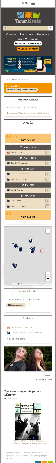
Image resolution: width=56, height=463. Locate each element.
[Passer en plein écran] (48, 231)
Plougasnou (22, 163)
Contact (26, 453)
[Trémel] (20, 249)
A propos (9, 453)
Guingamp (22, 206)
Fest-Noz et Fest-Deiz (21, 332)
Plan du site (17, 453)
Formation (16, 327)
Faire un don (33, 39)
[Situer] (47, 152)
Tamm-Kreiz (10, 79)
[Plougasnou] (15, 246)
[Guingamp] (32, 251)
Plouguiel (20, 201)
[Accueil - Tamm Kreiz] (28, 16)
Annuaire (25, 79)
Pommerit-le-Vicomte (26, 179)
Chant (26, 113)
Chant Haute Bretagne (39, 113)
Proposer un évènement (29, 43)
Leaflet (15, 284)
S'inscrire (13, 34)
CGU (38, 453)
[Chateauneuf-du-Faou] (15, 266)
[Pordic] (41, 251)
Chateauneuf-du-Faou (25, 174)
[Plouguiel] (31, 240)
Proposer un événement (21, 455)
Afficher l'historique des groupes (23, 107)
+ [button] (48, 274)
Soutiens (33, 453)
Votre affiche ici (10, 398)
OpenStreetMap (45, 284)
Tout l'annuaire (17, 338)
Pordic (20, 152)
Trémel (20, 190)
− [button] (48, 278)
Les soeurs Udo (15, 113)
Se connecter (28, 34)
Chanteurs (37, 332)
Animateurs (28, 327)
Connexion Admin (29, 48)
